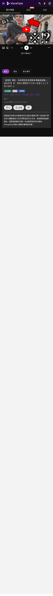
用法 (15, 71)
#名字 (32, 95)
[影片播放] (26, 29)
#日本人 (18, 95)
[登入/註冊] (49, 3)
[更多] (49, 47)
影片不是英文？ (26, 53)
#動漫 (11, 95)
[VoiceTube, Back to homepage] (15, 3)
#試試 (37, 95)
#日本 (6, 95)
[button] (3, 47)
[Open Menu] (3, 3)
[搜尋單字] (39, 3)
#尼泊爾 (25, 95)
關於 (5, 71)
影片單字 (26, 71)
